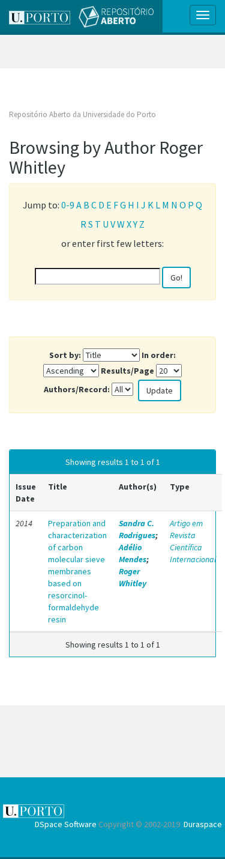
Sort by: (65, 355)
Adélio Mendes (132, 553)
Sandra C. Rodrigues (137, 529)
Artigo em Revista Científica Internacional (193, 541)
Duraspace (203, 824)
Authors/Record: (77, 389)
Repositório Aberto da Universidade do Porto (82, 114)
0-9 (67, 205)
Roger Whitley (132, 577)
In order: (159, 355)
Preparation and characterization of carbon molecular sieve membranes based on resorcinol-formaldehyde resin (77, 571)
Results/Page (127, 370)
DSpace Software (66, 824)
